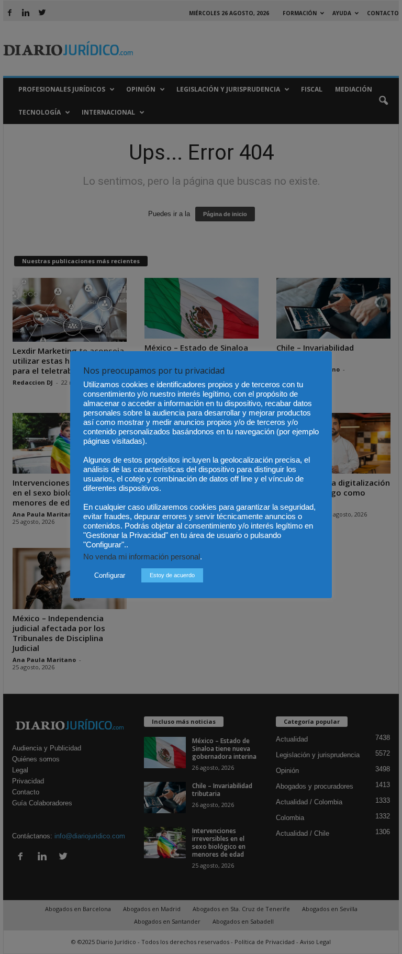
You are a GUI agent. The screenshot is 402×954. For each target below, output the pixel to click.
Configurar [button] (109, 575)
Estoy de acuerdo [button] (172, 575)
